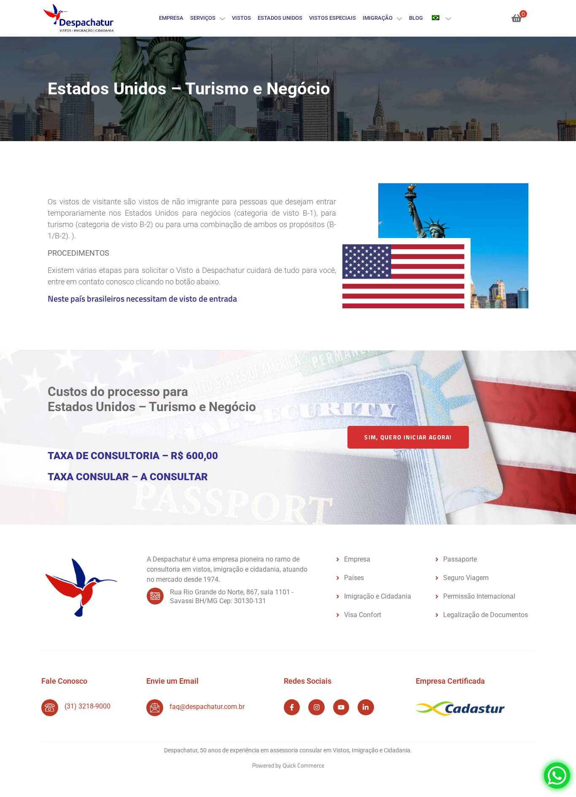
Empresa (171, 18)
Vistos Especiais (332, 18)
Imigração (378, 18)
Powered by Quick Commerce (288, 765)
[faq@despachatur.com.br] (154, 707)
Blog (416, 18)
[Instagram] (316, 707)
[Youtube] (341, 707)
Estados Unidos (280, 18)
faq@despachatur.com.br (207, 707)
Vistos (241, 18)
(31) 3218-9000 (87, 706)
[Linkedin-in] (366, 707)
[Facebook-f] (292, 707)
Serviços (202, 18)
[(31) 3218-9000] (49, 707)
